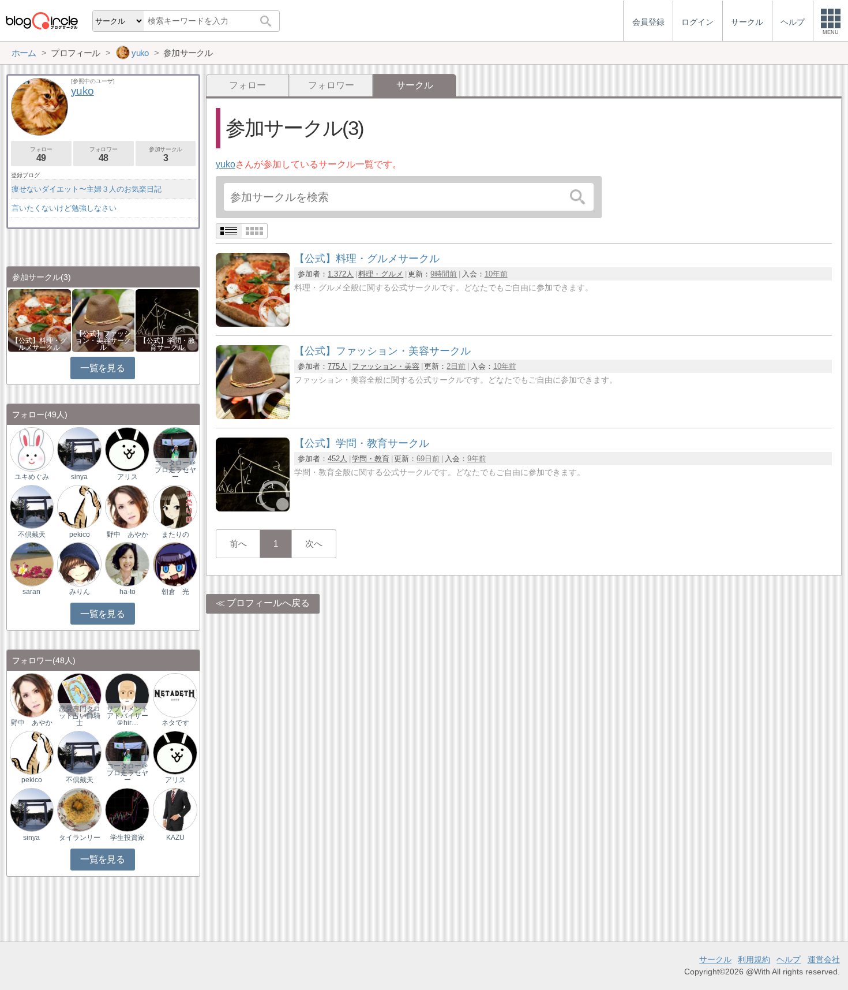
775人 (337, 366)
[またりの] (175, 506)
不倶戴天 (32, 534)
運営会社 (824, 959)
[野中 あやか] (127, 506)
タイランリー (79, 837)
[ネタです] (175, 694)
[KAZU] (175, 809)
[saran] (32, 563)
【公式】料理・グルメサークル (39, 344)
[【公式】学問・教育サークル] (253, 508)
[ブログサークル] (41, 20)
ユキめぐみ (31, 476)
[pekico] (79, 506)
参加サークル (165, 154)
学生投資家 (127, 837)
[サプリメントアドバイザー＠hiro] (127, 694)
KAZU (175, 837)
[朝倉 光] (175, 563)
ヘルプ (788, 959)
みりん (79, 591)
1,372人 (341, 274)
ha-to (127, 591)
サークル (715, 959)
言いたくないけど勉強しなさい (64, 208)
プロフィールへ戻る (268, 603)
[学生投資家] (127, 809)
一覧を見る (102, 368)
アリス (127, 476)
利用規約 (754, 959)
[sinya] (79, 448)
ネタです (175, 722)
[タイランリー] (79, 809)
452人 (337, 458)
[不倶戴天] (32, 506)
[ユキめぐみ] (32, 448)
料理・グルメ (380, 274)
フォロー (247, 85)
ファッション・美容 (385, 366)
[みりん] (79, 563)
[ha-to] (127, 563)
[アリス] (127, 448)
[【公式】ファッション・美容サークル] (253, 416)
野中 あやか (127, 534)
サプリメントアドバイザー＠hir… (127, 715)
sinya (79, 476)
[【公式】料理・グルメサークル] (253, 323)
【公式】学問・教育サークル (167, 344)
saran (31, 591)
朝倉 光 (175, 591)
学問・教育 (370, 458)
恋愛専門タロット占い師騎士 (79, 715)
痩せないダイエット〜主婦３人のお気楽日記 (87, 189)
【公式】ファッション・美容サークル (103, 340)
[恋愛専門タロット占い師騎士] (79, 694)
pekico (79, 534)
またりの (175, 534)
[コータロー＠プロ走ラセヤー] (175, 448)
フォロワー (331, 85)
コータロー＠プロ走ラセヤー (175, 469)
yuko (225, 164)
